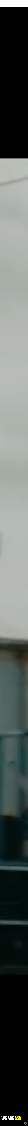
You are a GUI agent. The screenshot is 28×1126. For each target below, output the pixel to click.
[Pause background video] (25, 1123)
